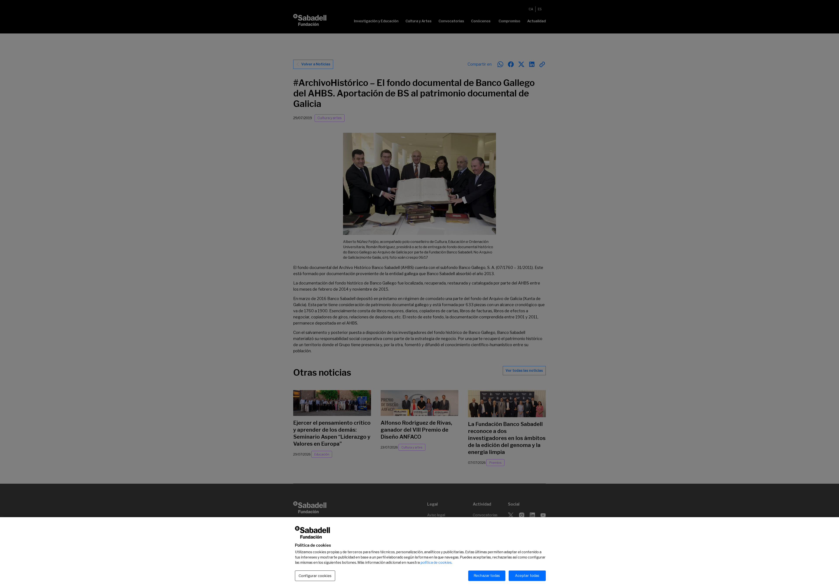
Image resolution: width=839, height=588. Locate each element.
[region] (419, 552)
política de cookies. (436, 562)
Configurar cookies (315, 576)
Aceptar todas (527, 576)
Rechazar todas (487, 576)
